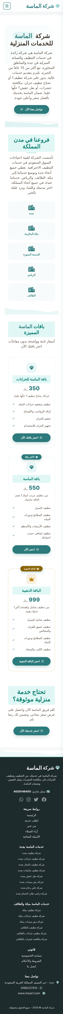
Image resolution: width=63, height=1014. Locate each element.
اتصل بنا (31, 966)
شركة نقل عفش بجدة (32, 876)
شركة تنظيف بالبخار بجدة (32, 864)
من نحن (31, 825)
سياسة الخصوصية (31, 955)
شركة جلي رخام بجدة (31, 887)
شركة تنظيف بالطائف (32, 927)
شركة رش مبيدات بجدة (31, 882)
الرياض (31, 274)
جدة (31, 213)
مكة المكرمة (32, 233)
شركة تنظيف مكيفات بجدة (31, 870)
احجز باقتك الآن (29, 437)
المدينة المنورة (31, 254)
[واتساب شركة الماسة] (20, 800)
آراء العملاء (31, 831)
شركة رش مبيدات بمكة (31, 921)
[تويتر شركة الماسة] (34, 800)
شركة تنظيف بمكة (31, 910)
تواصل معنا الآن (34, 109)
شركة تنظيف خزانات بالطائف (32, 933)
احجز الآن (29, 549)
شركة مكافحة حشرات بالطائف (31, 939)
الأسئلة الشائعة (31, 836)
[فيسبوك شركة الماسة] (42, 800)
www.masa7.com (29, 993)
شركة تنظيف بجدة (31, 853)
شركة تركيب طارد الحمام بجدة (31, 893)
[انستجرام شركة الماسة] (27, 800)
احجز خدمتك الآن (29, 730)
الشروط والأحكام (31, 961)
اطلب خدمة (31, 820)
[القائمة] (7, 6)
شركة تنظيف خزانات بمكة (31, 916)
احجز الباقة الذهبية (29, 661)
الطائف (31, 295)
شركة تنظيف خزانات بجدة (31, 858)
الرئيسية (31, 815)
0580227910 (29, 988)
